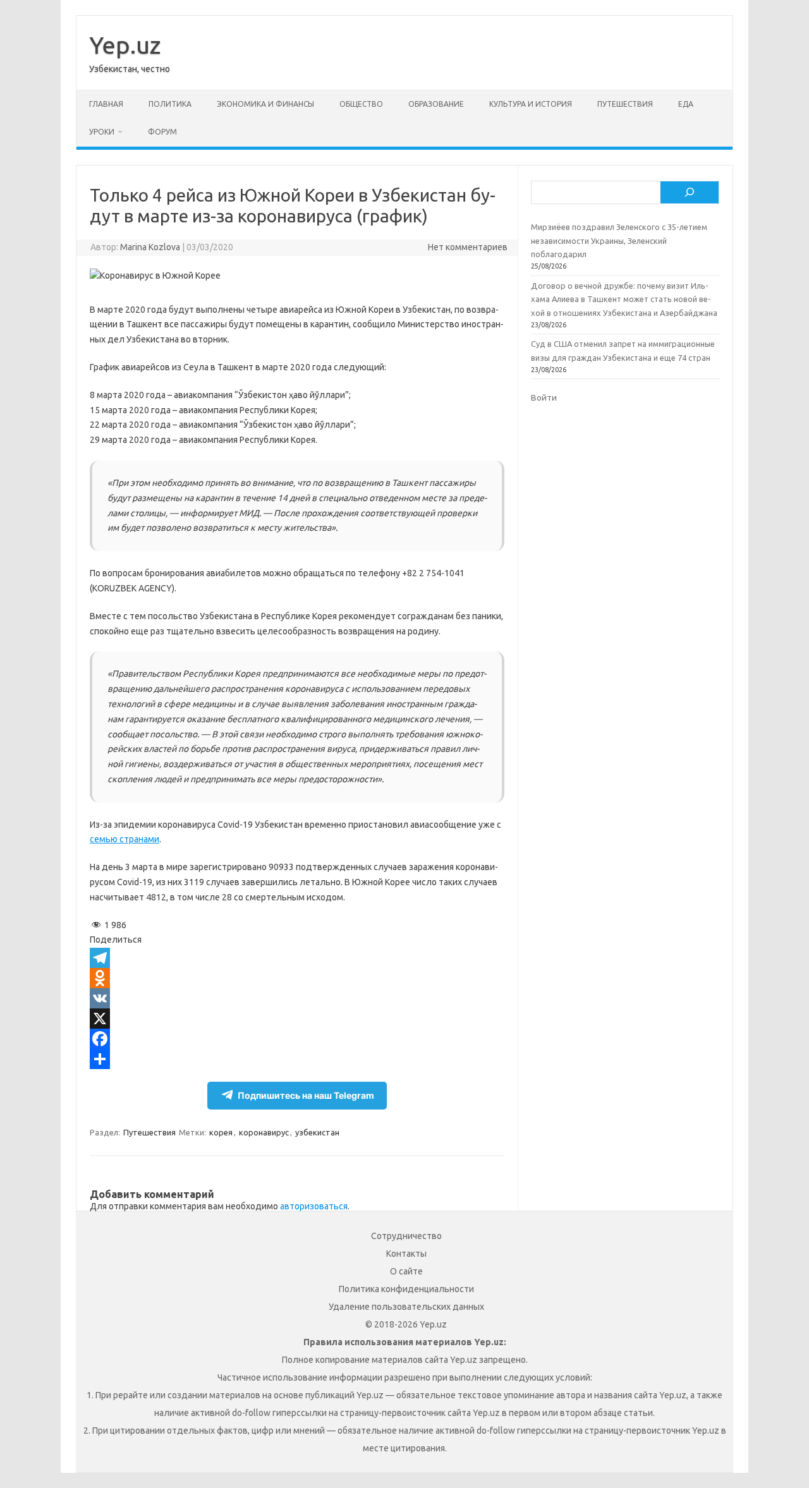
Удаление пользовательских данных (406, 1307)
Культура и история (530, 104)
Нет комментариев (468, 247)
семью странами (124, 839)
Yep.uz (125, 45)
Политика (170, 104)
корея (221, 1132)
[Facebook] (297, 1039)
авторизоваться (314, 1206)
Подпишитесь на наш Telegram (306, 1095)
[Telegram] (297, 958)
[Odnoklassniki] (297, 978)
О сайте (406, 1271)
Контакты (406, 1254)
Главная (106, 104)
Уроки (101, 132)
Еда (685, 104)
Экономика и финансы (265, 104)
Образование (436, 104)
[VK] (297, 998)
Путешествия (625, 104)
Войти (544, 397)
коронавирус (264, 1132)
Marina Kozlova (150, 247)
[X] (297, 1018)
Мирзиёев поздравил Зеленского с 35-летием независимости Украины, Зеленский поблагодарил (619, 240)
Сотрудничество (406, 1236)
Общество (361, 104)
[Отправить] (297, 1059)
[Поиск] (689, 193)
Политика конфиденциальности (406, 1289)
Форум (162, 132)
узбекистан (317, 1132)
